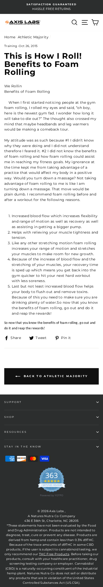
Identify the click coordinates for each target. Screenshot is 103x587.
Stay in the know (23, 446)
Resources (15, 432)
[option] (51, 6)
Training (10, 46)
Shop (9, 417)
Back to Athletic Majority (55, 376)
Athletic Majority (33, 37)
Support (13, 402)
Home (9, 37)
